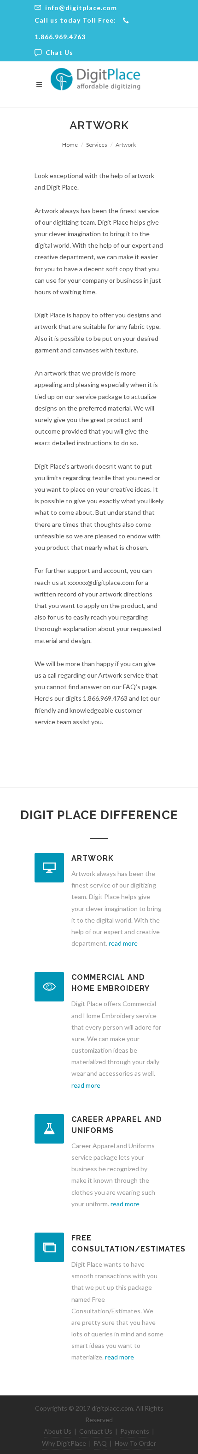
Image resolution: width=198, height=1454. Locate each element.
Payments (134, 1431)
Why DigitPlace (64, 1443)
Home (70, 144)
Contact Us (95, 1431)
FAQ (100, 1443)
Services (96, 144)
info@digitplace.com (80, 8)
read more (123, 943)
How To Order (135, 1443)
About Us (57, 1431)
